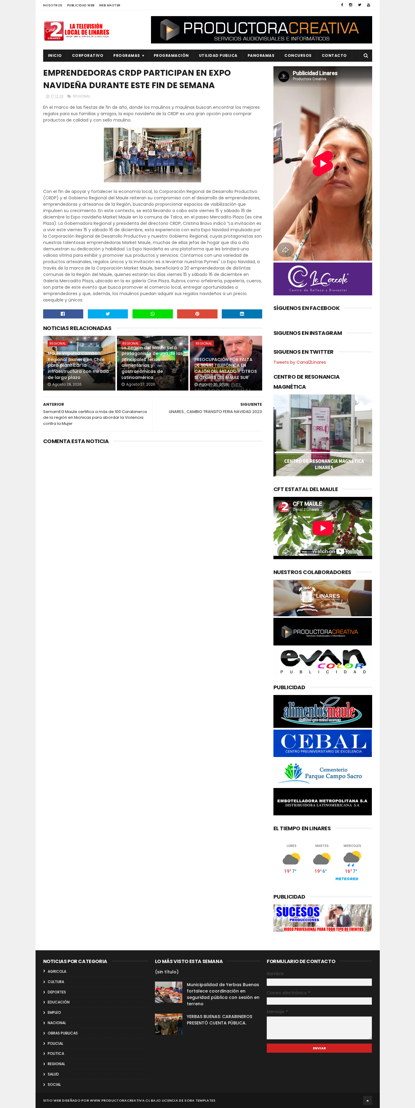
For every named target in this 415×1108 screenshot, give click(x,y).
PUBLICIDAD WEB (80, 5)
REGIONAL (81, 96)
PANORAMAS (261, 55)
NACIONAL (57, 1022)
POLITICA (56, 1053)
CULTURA (56, 981)
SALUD (53, 1074)
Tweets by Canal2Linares (299, 362)
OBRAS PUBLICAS (63, 1033)
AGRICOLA (57, 971)
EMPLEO (54, 1012)
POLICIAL (55, 1043)
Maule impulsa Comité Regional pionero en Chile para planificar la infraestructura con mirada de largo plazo (78, 365)
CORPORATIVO (88, 55)
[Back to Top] (367, 1100)
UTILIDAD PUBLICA (218, 55)
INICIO (55, 55)
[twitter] (359, 5)
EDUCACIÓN (59, 1002)
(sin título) (167, 972)
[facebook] (342, 5)
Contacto (334, 55)
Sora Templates (199, 1100)
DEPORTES (57, 992)
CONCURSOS (298, 55)
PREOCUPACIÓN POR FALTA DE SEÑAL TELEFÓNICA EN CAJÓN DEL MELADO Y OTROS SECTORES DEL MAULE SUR (225, 368)
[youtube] (368, 5)
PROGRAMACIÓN (171, 55)
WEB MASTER (110, 5)
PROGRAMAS (126, 55)
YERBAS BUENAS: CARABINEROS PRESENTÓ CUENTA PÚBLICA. (219, 1019)
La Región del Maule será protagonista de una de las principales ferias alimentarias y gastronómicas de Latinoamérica (152, 362)
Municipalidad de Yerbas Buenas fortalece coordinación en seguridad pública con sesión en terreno (223, 994)
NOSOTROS (53, 5)
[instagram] (350, 5)
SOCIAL (54, 1084)
